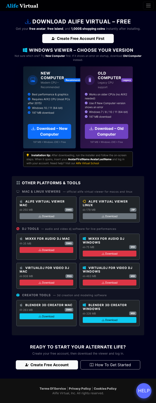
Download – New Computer (52, 131)
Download (48, 216)
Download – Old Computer (109, 131)
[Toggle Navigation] (148, 5)
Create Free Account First (80, 38)
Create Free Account (49, 365)
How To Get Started (113, 365)
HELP (144, 390)
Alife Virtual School (87, 163)
